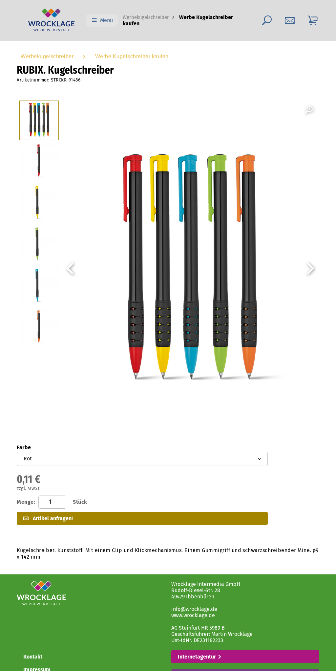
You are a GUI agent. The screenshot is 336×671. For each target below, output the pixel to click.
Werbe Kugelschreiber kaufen (132, 56)
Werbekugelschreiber (146, 17)
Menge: (52, 502)
